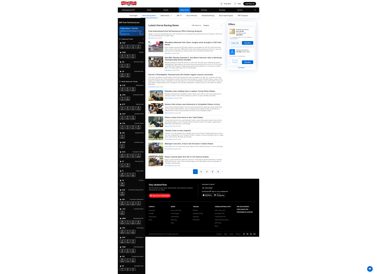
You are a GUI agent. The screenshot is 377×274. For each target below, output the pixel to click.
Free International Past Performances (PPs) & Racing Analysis (175, 31)
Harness (240, 10)
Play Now (247, 43)
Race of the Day (176, 210)
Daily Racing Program (222, 220)
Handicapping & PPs (128, 10)
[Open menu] (255, 10)
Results (166, 10)
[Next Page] (222, 172)
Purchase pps (242, 209)
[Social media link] (244, 234)
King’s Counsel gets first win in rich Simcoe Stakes (187, 157)
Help (225, 234)
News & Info (184, 10)
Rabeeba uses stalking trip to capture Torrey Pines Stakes (190, 91)
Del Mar (151, 213)
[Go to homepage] (129, 3)
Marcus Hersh (169, 113)
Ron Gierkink (168, 165)
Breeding (222, 10)
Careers (219, 234)
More (150, 220)
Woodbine (196, 220)
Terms (231, 234)
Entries (149, 10)
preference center (245, 212)
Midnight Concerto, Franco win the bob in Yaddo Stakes (189, 144)
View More (241, 67)
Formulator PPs (219, 213)
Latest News (175, 216)
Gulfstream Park (198, 213)
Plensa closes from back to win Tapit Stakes (184, 117)
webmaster (168, 53)
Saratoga (204, 10)
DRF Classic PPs (220, 210)
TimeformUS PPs (220, 216)
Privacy (238, 234)
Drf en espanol (243, 206)
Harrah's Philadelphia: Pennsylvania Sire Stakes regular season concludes (180, 75)
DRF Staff (151, 38)
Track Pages (175, 213)
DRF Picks (218, 223)
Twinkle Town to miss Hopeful (178, 131)
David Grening (169, 139)
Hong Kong (152, 216)
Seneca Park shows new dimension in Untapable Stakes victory (192, 104)
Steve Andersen (169, 98)
